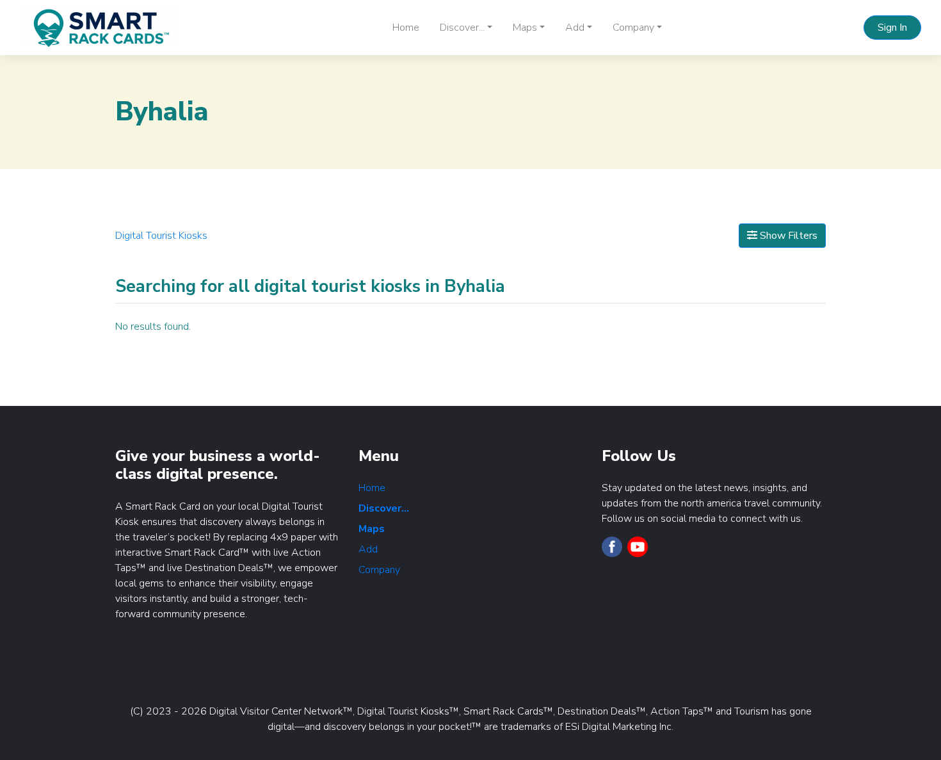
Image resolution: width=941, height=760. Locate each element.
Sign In (892, 27)
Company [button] (633, 27)
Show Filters (787, 236)
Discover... (383, 508)
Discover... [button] (462, 27)
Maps (371, 529)
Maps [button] (525, 27)
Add (368, 549)
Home (405, 27)
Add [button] (574, 27)
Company (379, 570)
